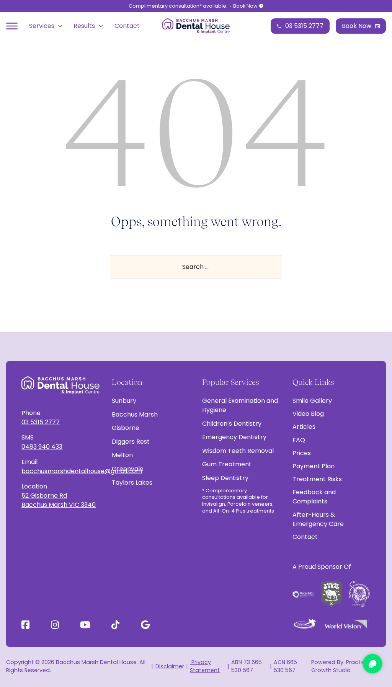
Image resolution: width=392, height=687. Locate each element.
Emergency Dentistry (234, 437)
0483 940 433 (41, 446)
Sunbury (124, 400)
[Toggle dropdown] (60, 26)
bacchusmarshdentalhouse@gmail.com (60, 471)
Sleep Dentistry (225, 478)
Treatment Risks (317, 479)
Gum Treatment (227, 464)
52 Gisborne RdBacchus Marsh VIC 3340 (58, 500)
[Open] (12, 26)
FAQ (298, 440)
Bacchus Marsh (135, 414)
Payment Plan (313, 466)
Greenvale (128, 468)
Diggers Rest (131, 441)
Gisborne (125, 427)
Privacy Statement (205, 666)
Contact (127, 25)
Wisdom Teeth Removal (238, 450)
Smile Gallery (312, 400)
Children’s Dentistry (231, 423)
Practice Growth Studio (340, 666)
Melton (122, 455)
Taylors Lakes (132, 482)
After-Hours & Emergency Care (318, 519)
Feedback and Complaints (314, 497)
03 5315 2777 (40, 422)
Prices (301, 453)
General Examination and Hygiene (240, 405)
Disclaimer (169, 666)
